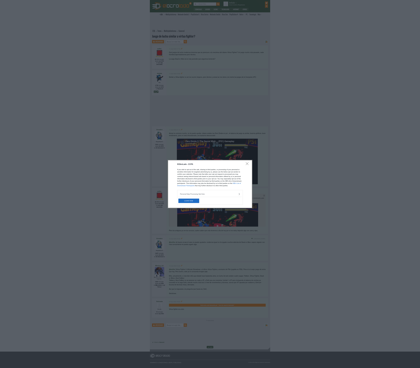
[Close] (248, 164)
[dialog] (210, 184)
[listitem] (210, 194)
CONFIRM (188, 201)
